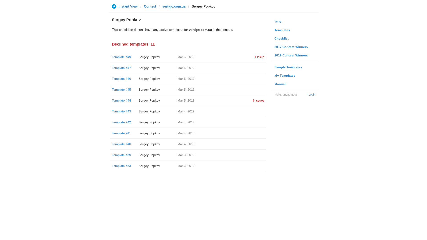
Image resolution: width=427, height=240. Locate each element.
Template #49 (121, 57)
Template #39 (121, 155)
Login (311, 94)
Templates (282, 30)
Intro (278, 21)
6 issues (258, 100)
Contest (150, 6)
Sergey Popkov (149, 57)
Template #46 (121, 78)
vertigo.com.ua (173, 6)
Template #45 (121, 89)
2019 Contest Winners (291, 55)
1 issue (259, 57)
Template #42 (121, 122)
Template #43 (121, 111)
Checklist (281, 38)
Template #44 (121, 100)
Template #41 (121, 133)
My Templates (284, 75)
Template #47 (121, 68)
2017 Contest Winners (291, 47)
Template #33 (121, 166)
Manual (280, 84)
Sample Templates (288, 67)
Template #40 (121, 144)
